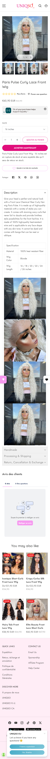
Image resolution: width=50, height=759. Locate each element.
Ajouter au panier (35, 139)
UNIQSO (6, 697)
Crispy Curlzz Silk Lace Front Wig (35, 580)
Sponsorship (34, 657)
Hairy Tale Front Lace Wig (10, 626)
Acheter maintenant (25, 148)
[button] (25, 193)
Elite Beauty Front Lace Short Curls (35, 626)
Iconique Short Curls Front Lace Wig (12, 580)
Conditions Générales (7, 676)
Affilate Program (36, 662)
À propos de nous (10, 692)
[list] (25, 39)
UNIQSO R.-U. (9, 703)
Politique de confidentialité (8, 668)
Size (4, 123)
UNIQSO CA (8, 708)
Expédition (7, 652)
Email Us (32, 652)
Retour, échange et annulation (11, 659)
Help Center (34, 668)
